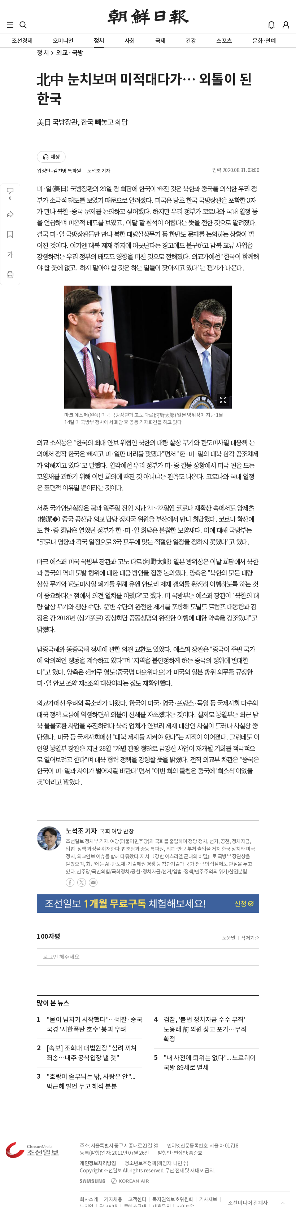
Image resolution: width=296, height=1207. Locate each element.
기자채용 (113, 1199)
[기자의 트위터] (81, 884)
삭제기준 (250, 938)
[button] (10, 25)
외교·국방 (70, 53)
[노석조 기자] (49, 838)
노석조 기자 (98, 171)
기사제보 (208, 1199)
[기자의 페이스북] (70, 884)
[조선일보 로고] (148, 17)
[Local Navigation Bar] (10, 25)
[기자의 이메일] (93, 884)
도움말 (229, 938)
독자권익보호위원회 (172, 1199)
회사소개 (89, 1199)
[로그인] (286, 25)
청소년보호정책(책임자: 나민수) (156, 1163)
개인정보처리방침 (98, 1163)
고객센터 (137, 1199)
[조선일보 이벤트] (148, 903)
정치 (43, 53)
